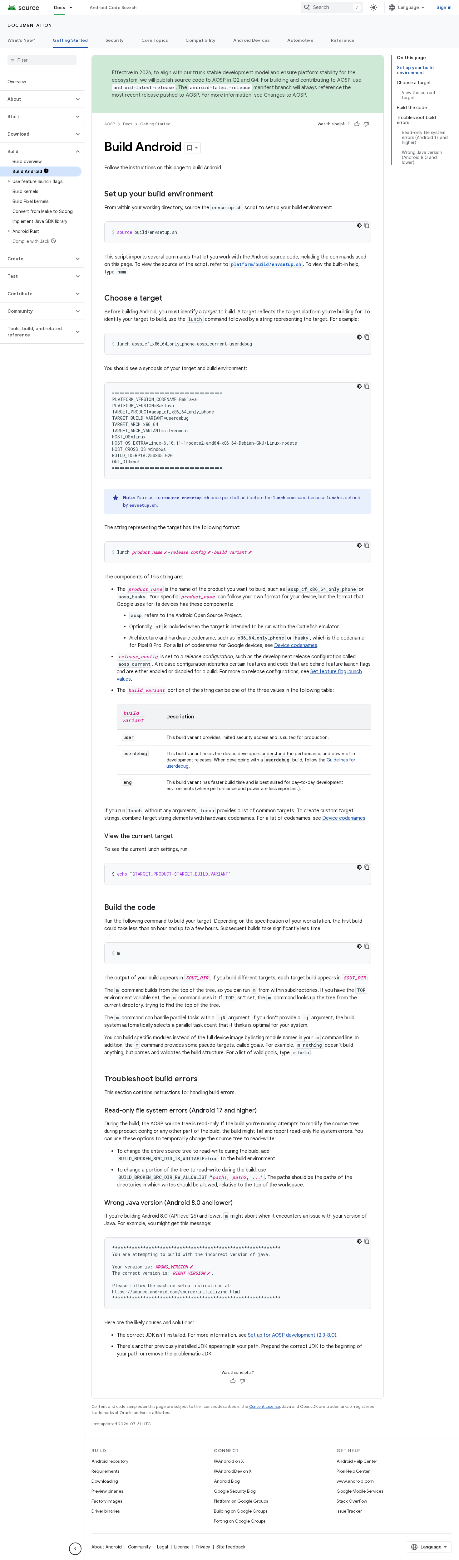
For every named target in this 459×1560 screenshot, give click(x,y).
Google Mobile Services (360, 1491)
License (182, 1546)
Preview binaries (107, 1491)
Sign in (444, 7)
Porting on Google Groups (239, 1521)
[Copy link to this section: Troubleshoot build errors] (204, 1079)
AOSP (109, 124)
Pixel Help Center (353, 1471)
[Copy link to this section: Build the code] (161, 908)
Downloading (104, 1481)
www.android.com (355, 1481)
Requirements (105, 1471)
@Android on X (229, 1461)
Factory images (106, 1501)
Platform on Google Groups (241, 1501)
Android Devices (251, 40)
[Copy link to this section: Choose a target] (168, 298)
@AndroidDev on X (233, 1471)
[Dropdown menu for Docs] (73, 7)
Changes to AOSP (285, 95)
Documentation (29, 25)
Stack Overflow (352, 1501)
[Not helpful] (366, 124)
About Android (106, 1546)
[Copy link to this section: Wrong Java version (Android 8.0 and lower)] (239, 1203)
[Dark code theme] (359, 225)
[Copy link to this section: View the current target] (179, 836)
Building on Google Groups (240, 1511)
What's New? (21, 40)
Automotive (300, 40)
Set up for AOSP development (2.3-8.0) (292, 1335)
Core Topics (154, 40)
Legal (162, 1546)
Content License (264, 1406)
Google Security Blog (235, 1491)
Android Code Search (113, 7)
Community (139, 1546)
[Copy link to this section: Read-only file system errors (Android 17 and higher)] (263, 1111)
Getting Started (70, 40)
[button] (37, 99)
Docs (59, 7)
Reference (342, 40)
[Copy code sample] (367, 225)
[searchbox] (41, 60)
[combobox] (332, 7)
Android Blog (227, 1481)
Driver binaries (105, 1511)
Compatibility (200, 40)
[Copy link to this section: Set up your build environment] (219, 194)
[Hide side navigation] (75, 1549)
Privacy (203, 1546)
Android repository (109, 1461)
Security (115, 40)
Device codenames (295, 645)
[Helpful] (357, 124)
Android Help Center (357, 1461)
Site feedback (230, 1546)
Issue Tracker (349, 1511)
